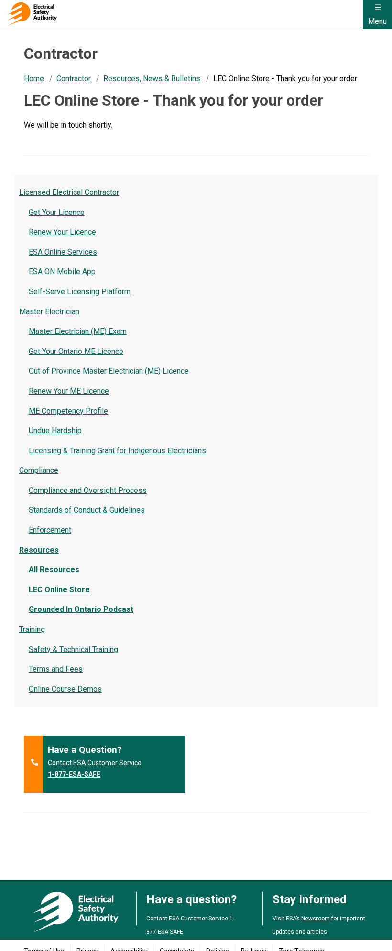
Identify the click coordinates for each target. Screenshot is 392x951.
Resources (39, 550)
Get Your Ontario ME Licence (76, 351)
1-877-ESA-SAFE (74, 774)
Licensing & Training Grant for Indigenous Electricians (117, 450)
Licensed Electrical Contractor (69, 192)
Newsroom (315, 918)
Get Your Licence (57, 212)
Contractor (73, 78)
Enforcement (50, 529)
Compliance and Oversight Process (88, 490)
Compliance (38, 470)
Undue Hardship (55, 430)
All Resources (54, 569)
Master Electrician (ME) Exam (78, 331)
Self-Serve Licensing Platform (80, 291)
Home (34, 78)
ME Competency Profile (68, 411)
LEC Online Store (59, 589)
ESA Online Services (63, 251)
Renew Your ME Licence (69, 390)
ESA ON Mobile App (62, 271)
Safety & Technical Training (73, 649)
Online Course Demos (65, 689)
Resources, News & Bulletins (151, 78)
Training (32, 629)
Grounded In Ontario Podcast (81, 609)
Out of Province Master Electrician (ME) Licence (109, 370)
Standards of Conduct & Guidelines (87, 509)
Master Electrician (49, 311)
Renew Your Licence (62, 231)
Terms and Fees (56, 668)
